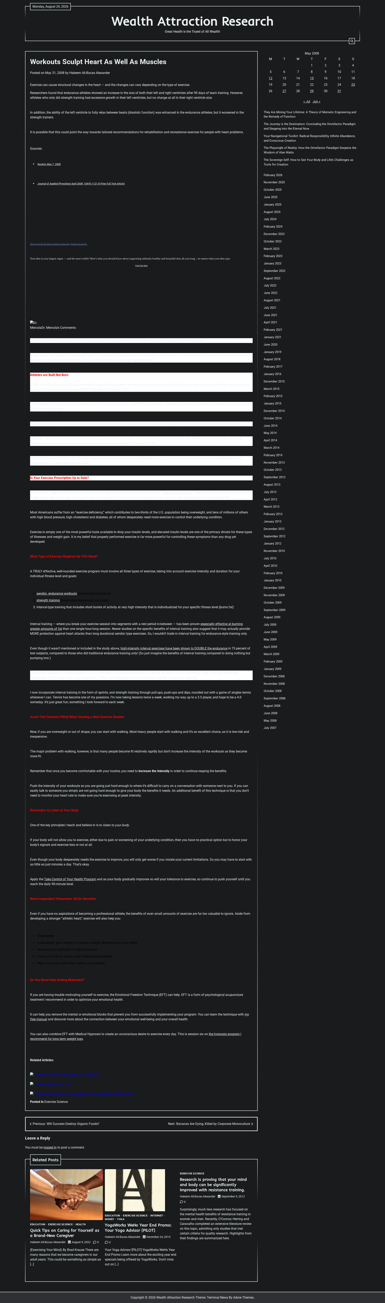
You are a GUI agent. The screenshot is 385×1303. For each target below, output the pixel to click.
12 (270, 78)
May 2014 (270, 433)
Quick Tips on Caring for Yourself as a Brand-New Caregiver (64, 1233)
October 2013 (273, 470)
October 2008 (273, 691)
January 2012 (272, 544)
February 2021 (273, 330)
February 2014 (273, 455)
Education (37, 1224)
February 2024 (273, 226)
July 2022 (270, 285)
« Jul (306, 101)
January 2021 (272, 337)
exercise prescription (177, 493)
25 (353, 85)
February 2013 (273, 514)
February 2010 (273, 573)
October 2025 (273, 190)
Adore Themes (243, 1297)
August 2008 (272, 706)
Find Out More (141, 265)
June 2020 (270, 344)
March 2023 (271, 249)
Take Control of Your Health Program (70, 879)
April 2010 (270, 566)
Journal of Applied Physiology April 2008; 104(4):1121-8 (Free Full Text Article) (81, 183)
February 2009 (273, 661)
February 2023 (273, 256)
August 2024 (272, 212)
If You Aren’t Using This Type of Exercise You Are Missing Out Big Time (84, 1094)
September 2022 (274, 271)
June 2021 (270, 315)
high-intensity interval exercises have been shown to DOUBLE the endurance (174, 648)
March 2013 (271, 507)
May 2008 (270, 720)
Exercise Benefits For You (52, 1084)
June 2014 (270, 426)
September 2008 (274, 698)
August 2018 (272, 359)
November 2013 (274, 462)
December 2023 (274, 234)
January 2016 (272, 374)
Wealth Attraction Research (193, 21)
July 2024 (270, 219)
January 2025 (272, 204)
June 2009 (270, 632)
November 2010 (274, 551)
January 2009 (272, 669)
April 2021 (270, 322)
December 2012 (274, 529)
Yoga (121, 1219)
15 (312, 78)
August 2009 (272, 617)
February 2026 (273, 175)
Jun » (316, 101)
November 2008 (274, 684)
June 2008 (270, 713)
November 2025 (274, 182)
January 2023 (272, 263)
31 (339, 91)
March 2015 (271, 389)
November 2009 (274, 595)
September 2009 (274, 610)
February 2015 (273, 396)
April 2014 (270, 440)
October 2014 (273, 418)
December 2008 (274, 676)
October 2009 (273, 602)
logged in (50, 1147)
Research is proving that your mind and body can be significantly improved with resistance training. (213, 1184)
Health (81, 1224)
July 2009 (270, 624)
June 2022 (270, 293)
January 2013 (272, 521)
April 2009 (270, 647)
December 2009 (274, 588)
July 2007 (270, 728)
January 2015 (272, 403)
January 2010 (272, 580)
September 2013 (274, 477)
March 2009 (271, 654)
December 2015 (274, 381)
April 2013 (270, 499)
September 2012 (274, 536)
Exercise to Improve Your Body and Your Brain (67, 1074)
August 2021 (272, 300)
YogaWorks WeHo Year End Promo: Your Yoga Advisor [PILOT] (138, 1227)
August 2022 (272, 278)
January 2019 (272, 352)
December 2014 (274, 411)
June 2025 (270, 197)
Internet (156, 1215)
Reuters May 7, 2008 (49, 164)
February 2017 (273, 366)
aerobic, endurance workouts (56, 593)
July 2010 (270, 558)
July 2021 (270, 308)
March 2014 (271, 448)
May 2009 (270, 639)
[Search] (352, 41)
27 (284, 91)
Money (109, 1219)
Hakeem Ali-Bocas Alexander (89, 73)
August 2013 (272, 484)
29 (312, 91)
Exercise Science (56, 1102)
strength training (48, 600)
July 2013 (270, 492)
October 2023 (273, 241)
